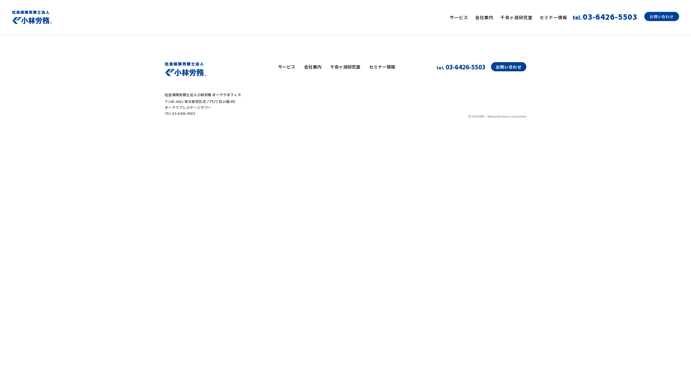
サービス (459, 17)
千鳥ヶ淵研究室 (516, 17)
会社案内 (484, 17)
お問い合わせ (662, 16)
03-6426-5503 (460, 67)
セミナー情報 (553, 17)
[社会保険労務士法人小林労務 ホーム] (32, 17)
